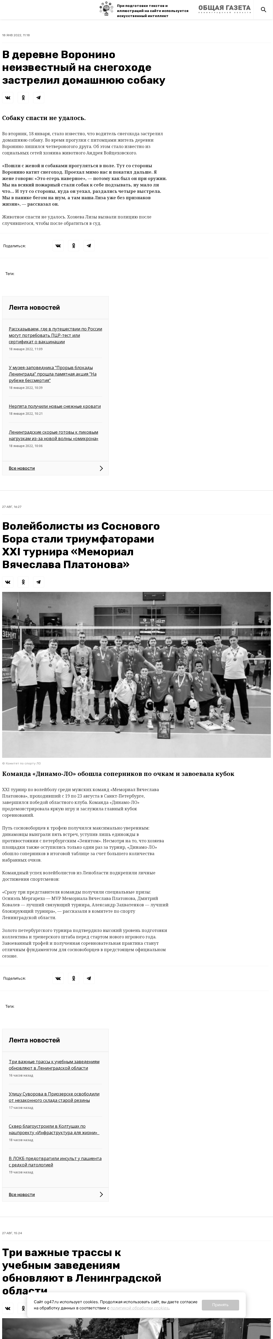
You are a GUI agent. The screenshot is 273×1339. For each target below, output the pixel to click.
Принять (220, 1304)
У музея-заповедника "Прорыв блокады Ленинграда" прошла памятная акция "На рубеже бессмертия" (53, 374)
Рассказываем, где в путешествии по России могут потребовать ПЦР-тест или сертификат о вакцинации (55, 335)
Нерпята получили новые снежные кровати (55, 406)
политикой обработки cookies (139, 1307)
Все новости (22, 468)
